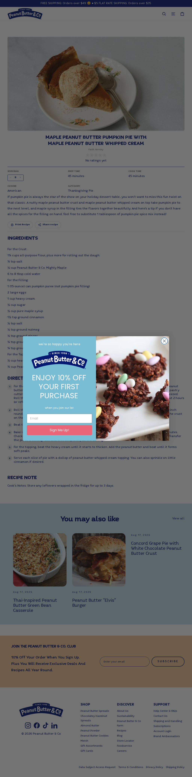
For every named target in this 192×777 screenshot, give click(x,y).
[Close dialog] (164, 341)
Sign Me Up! (59, 430)
